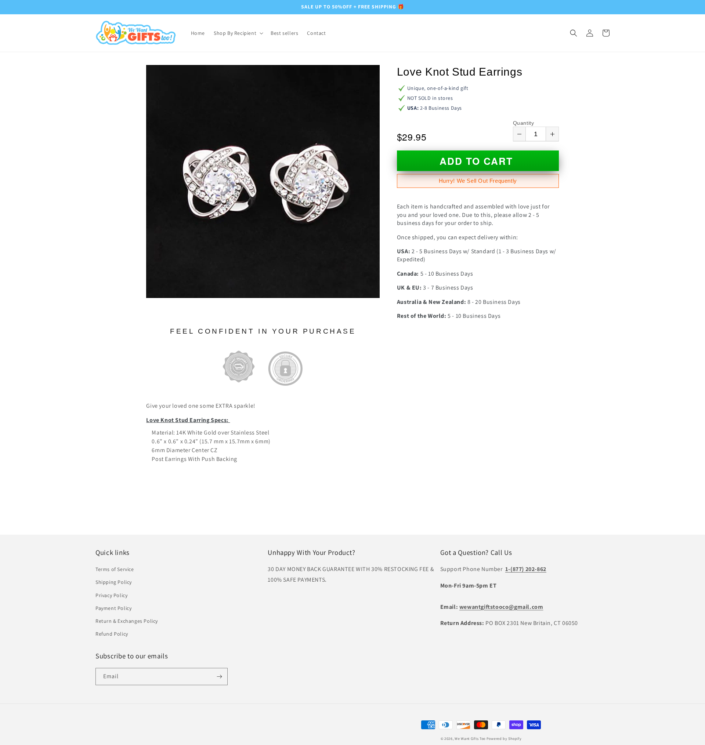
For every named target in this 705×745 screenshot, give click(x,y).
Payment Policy (113, 608)
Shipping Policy (113, 582)
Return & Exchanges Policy (126, 621)
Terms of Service (114, 569)
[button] (237, 33)
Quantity (523, 123)
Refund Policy (111, 633)
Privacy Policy (111, 595)
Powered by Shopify (504, 738)
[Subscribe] (219, 676)
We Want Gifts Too (470, 738)
